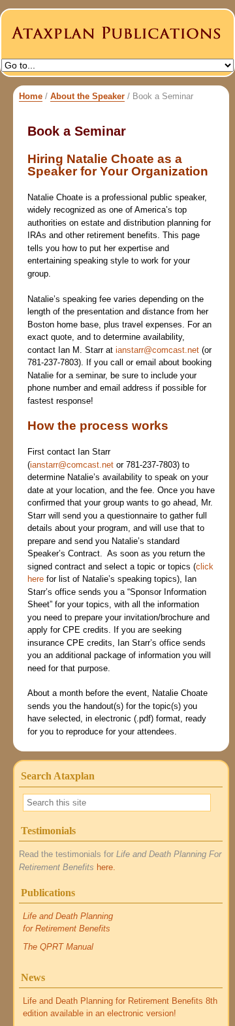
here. (106, 867)
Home (30, 96)
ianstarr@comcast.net (157, 350)
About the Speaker (87, 96)
